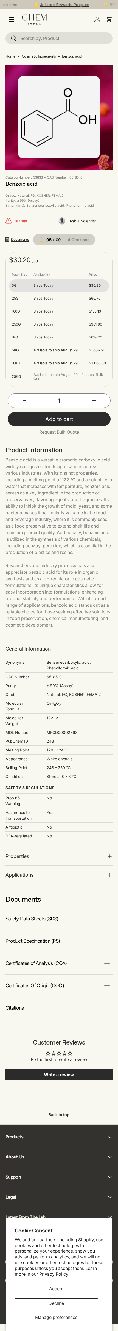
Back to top (59, 1114)
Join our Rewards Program (61, 4)
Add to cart (59, 419)
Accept (56, 1288)
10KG (16, 363)
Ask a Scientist (82, 220)
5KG (15, 350)
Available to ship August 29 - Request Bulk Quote (68, 376)
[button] (109, 19)
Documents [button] (20, 239)
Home (10, 56)
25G (15, 298)
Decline (56, 1303)
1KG (15, 337)
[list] (59, 117)
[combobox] (59, 38)
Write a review (59, 1074)
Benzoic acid (72, 56)
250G (16, 324)
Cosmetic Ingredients (39, 56)
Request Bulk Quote (59, 432)
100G (16, 311)
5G (14, 285)
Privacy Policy (53, 1274)
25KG (16, 377)
